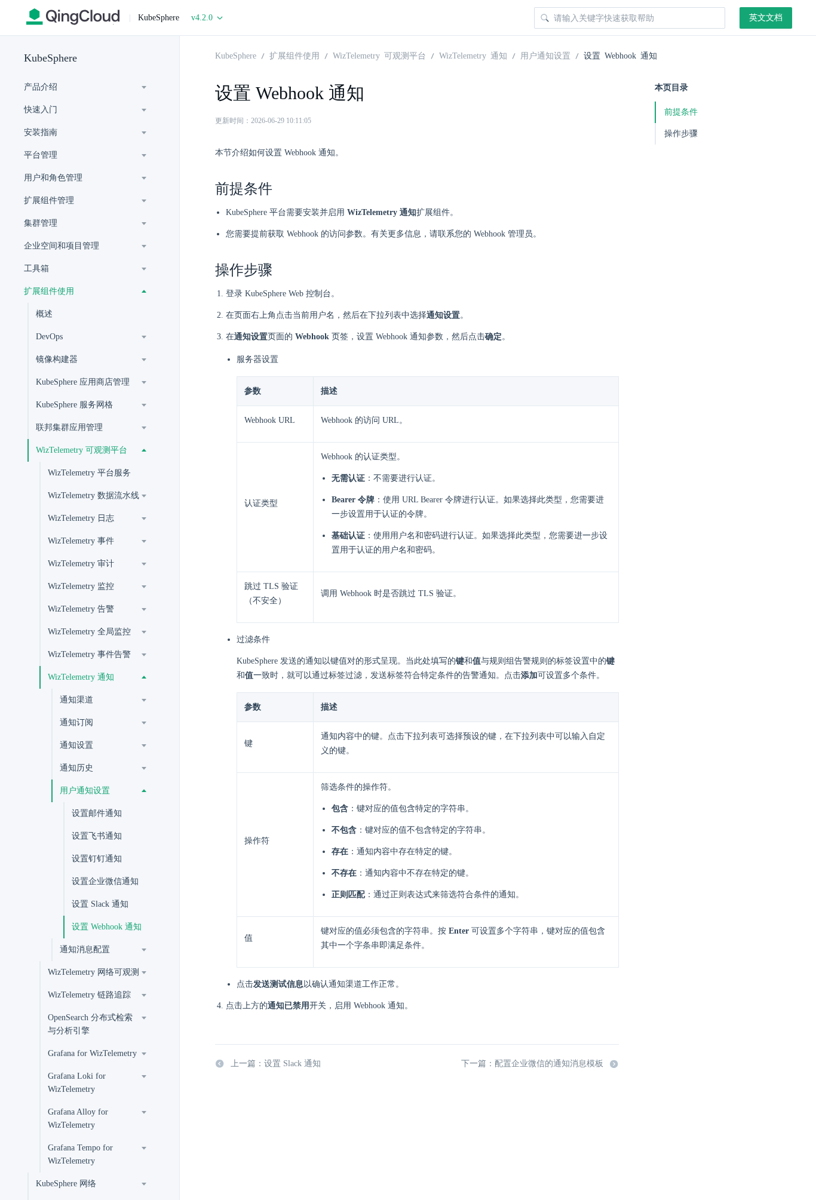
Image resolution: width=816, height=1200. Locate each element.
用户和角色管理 (53, 177)
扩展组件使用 (49, 291)
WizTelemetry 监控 (81, 586)
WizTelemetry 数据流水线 (93, 495)
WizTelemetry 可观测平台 (81, 450)
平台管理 (40, 155)
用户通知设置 (85, 790)
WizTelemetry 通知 (81, 677)
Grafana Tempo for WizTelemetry (80, 1154)
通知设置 (76, 745)
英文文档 (766, 17)
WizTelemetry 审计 (81, 563)
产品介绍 (40, 86)
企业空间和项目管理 (61, 245)
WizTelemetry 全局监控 (89, 631)
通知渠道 (76, 699)
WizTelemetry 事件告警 (89, 654)
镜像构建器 (57, 359)
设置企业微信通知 (105, 881)
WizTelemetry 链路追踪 (89, 994)
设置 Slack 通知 (100, 904)
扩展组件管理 (49, 200)
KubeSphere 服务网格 (74, 404)
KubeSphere (50, 58)
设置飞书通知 (97, 835)
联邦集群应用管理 (69, 427)
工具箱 (36, 268)
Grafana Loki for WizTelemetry (77, 1083)
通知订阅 (76, 722)
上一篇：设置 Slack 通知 (276, 1063)
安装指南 (40, 132)
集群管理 (40, 223)
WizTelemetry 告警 (81, 608)
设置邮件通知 (97, 813)
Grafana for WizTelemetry (92, 1053)
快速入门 (40, 109)
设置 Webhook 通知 (107, 926)
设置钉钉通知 (97, 858)
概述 (44, 313)
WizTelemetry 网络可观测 (93, 972)
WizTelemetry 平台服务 (89, 472)
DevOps (49, 336)
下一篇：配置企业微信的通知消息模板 (532, 1063)
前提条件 (681, 112)
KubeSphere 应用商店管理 (83, 382)
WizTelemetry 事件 (81, 540)
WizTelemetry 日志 (81, 518)
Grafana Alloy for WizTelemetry (78, 1118)
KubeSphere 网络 (66, 1183)
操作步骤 (681, 133)
